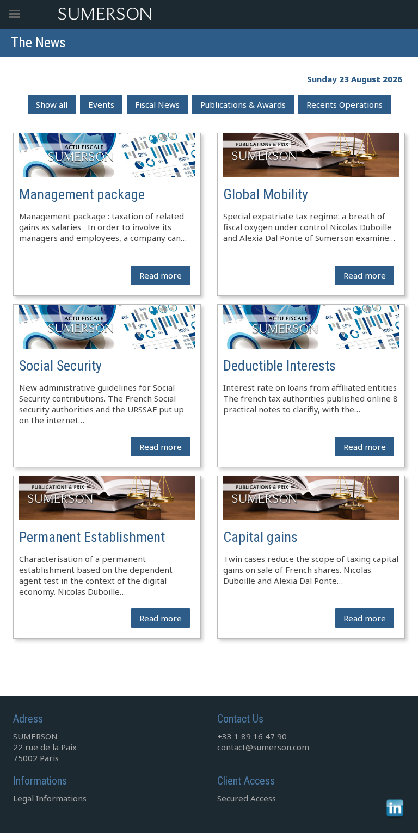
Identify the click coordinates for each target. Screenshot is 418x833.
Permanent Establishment (92, 537)
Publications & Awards (243, 104)
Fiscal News (157, 104)
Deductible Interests (279, 365)
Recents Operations (344, 104)
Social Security (60, 365)
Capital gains (260, 537)
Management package (82, 194)
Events (101, 104)
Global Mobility (265, 194)
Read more (160, 275)
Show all (51, 104)
